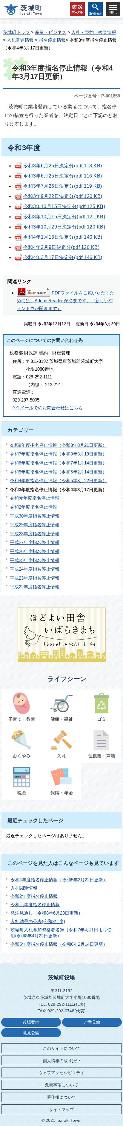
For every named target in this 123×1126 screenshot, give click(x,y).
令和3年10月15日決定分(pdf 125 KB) (64, 206)
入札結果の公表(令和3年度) (37, 921)
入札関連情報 (20, 40)
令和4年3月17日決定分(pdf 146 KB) (62, 257)
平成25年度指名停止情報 (34, 560)
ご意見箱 (92, 1022)
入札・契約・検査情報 (93, 32)
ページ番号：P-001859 (97, 95)
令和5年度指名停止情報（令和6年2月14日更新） (58, 471)
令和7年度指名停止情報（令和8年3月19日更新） (58, 453)
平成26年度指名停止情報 (34, 551)
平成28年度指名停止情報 (34, 533)
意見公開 (31, 1033)
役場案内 (31, 1022)
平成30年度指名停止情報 (34, 515)
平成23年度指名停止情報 (34, 578)
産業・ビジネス (50, 32)
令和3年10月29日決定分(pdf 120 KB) (64, 226)
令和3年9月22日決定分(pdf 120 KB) (62, 196)
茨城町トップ (16, 32)
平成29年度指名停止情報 (34, 524)
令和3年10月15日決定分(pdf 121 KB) (64, 216)
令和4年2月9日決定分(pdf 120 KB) (61, 247)
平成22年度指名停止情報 (34, 586)
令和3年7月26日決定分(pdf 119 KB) (62, 186)
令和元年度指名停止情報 (34, 497)
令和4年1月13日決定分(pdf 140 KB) (62, 237)
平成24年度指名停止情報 (34, 569)
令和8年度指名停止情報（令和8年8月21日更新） (58, 445)
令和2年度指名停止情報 (33, 506)
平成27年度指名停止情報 (34, 542)
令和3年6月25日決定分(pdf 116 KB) (62, 175)
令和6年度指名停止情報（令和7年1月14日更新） (58, 462)
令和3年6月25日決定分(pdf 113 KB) (62, 165)
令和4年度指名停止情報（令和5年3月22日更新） (58, 480)
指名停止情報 (52, 40)
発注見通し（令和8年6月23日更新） (46, 912)
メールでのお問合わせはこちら (51, 407)
